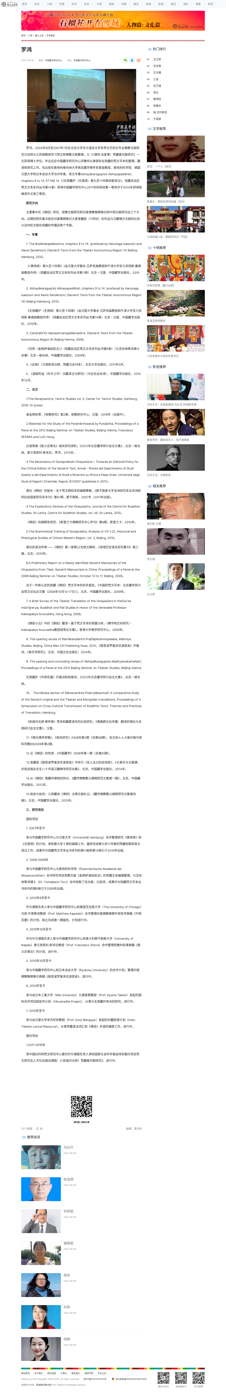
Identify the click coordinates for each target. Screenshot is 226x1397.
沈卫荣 (157, 59)
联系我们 (75, 1373)
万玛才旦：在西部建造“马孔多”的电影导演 (172, 404)
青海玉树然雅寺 (156, 320)
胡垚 (67, 1275)
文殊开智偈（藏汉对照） (161, 285)
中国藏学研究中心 (53, 60)
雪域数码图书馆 (43, 1385)
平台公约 (102, 1373)
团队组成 (51, 1373)
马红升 (68, 1147)
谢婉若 (68, 1243)
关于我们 (38, 1373)
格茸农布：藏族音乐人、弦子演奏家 (168, 439)
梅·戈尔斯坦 (160, 112)
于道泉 (157, 119)
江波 (155, 79)
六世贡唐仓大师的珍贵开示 (163, 356)
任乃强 (157, 85)
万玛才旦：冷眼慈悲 (159, 475)
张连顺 (68, 1179)
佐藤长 (157, 105)
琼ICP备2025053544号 (95, 1379)
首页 (23, 35)
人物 (30, 35)
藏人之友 (39, 35)
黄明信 (157, 99)
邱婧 (67, 1339)
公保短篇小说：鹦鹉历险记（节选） (168, 236)
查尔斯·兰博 (154, 523)
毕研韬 (68, 1211)
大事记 (64, 1373)
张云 (155, 92)
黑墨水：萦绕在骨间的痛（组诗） (167, 201)
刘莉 (67, 1307)
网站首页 (25, 1373)
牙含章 (157, 66)
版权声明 (89, 1373)
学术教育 (50, 35)
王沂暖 (157, 72)
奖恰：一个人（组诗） (160, 166)
